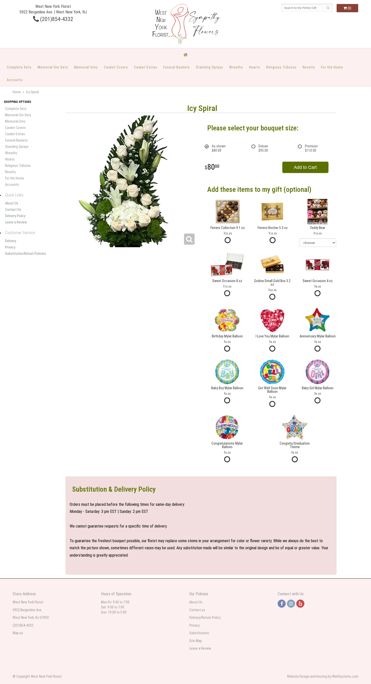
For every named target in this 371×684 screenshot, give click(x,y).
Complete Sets (19, 67)
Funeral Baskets (176, 67)
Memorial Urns (86, 67)
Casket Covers (116, 67)
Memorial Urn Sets (53, 67)
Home (17, 92)
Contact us (197, 610)
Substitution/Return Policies (25, 254)
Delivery (10, 241)
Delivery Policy (15, 216)
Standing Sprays (209, 67)
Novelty (309, 67)
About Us (11, 203)
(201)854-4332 (56, 19)
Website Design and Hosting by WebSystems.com (322, 676)
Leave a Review (16, 222)
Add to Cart (305, 167)
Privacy (10, 247)
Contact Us (13, 210)
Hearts (254, 67)
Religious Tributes (281, 67)
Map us (18, 633)
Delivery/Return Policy (205, 617)
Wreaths (236, 67)
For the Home (332, 67)
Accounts (15, 80)
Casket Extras (145, 67)
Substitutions (199, 633)
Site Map (195, 641)
